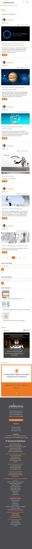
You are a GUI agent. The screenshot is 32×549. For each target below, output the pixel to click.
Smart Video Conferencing (15, 460)
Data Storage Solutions (15, 488)
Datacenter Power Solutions (15, 450)
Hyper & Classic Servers (15, 486)
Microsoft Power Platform (15, 519)
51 (10, 257)
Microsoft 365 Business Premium (15, 474)
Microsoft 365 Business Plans (15, 473)
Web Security (15, 503)
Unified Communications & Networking (15, 454)
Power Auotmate (15, 521)
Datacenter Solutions (15, 443)
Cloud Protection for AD (15, 517)
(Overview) (18, 524)
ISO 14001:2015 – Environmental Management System (16, 437)
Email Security (15, 501)
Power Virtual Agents (15, 522)
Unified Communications (15, 458)
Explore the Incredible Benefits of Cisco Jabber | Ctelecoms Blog (16, 309)
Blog (5, 5)
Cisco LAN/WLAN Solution (15, 455)
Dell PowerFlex (15, 491)
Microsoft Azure (15, 476)
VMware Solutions (15, 485)
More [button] (4, 55)
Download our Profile (16, 420)
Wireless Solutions (15, 457)
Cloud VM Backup (15, 515)
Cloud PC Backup (15, 513)
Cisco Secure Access (15, 508)
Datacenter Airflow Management (15, 451)
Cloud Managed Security (15, 469)
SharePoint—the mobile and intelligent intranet (12, 298)
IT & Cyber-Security (15, 497)
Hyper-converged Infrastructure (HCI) (15, 482)
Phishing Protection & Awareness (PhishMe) (15, 506)
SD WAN (15, 462)
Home (2, 5)
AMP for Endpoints (15, 500)
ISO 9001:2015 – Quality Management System (16, 436)
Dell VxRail (15, 493)
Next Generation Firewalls (15, 498)
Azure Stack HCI (15, 494)
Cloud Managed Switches (15, 467)
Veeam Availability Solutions (15, 483)
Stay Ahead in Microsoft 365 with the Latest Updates (14, 320)
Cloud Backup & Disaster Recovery (15, 512)
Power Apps (13, 524)
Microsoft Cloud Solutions (8, 14)
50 (7, 257)
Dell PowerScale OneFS (15, 489)
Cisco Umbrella (15, 505)
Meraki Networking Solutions (15, 464)
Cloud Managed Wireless (15, 466)
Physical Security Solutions (15, 448)
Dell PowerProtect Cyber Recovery (15, 509)
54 (19, 257)
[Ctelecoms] (16, 406)
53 (16, 257)
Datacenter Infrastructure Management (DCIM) (15, 446)
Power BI (15, 525)
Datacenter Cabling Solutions (15, 445)
